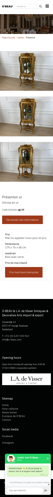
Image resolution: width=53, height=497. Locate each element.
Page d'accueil (8, 37)
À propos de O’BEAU (13, 416)
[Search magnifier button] (41, 6)
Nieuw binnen (9, 412)
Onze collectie (10, 408)
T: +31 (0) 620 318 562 (15, 335)
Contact (6, 419)
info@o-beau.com (11, 339)
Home (5, 405)
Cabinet (20, 37)
